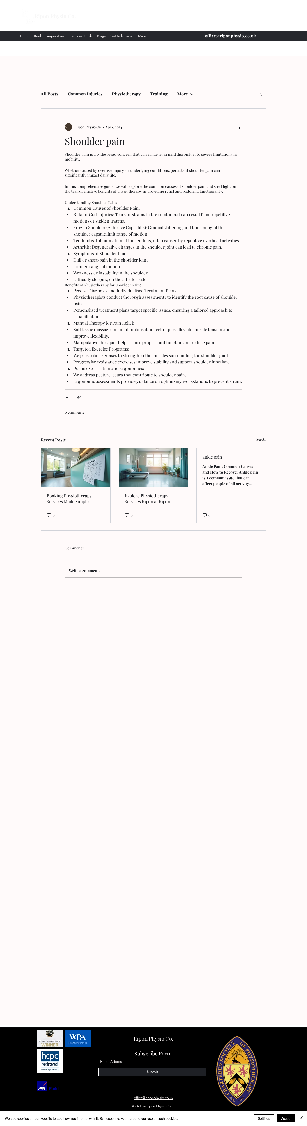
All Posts (49, 94)
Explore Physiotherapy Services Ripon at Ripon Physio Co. (147, 498)
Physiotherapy (126, 94)
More (182, 94)
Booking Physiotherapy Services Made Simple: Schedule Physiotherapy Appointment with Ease (70, 498)
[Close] (301, 1118)
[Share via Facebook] (67, 397)
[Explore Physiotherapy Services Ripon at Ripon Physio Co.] (153, 467)
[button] (260, 94)
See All (261, 439)
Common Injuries (85, 94)
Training (159, 94)
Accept (286, 1118)
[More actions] (239, 127)
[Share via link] (79, 397)
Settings (264, 1118)
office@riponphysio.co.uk (230, 36)
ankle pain (212, 457)
